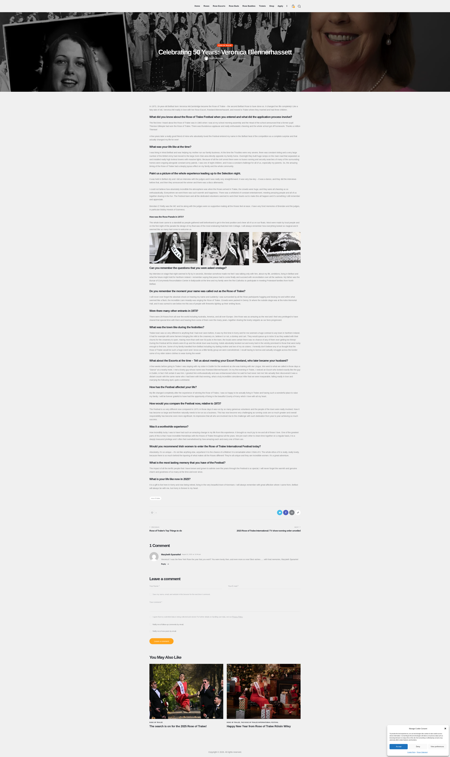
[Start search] (299, 6)
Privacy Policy (237, 617)
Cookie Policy (411, 752)
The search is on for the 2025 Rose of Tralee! (178, 726)
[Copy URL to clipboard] (298, 512)
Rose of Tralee (225, 45)
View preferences (437, 747)
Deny (418, 747)
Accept (398, 747)
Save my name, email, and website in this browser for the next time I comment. (181, 594)
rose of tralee (155, 498)
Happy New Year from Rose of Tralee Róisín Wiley (259, 726)
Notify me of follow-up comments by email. (168, 624)
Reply (163, 564)
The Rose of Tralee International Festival (260, 722)
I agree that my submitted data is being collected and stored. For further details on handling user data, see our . (198, 617)
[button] (445, 728)
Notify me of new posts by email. (164, 631)
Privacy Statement (422, 752)
